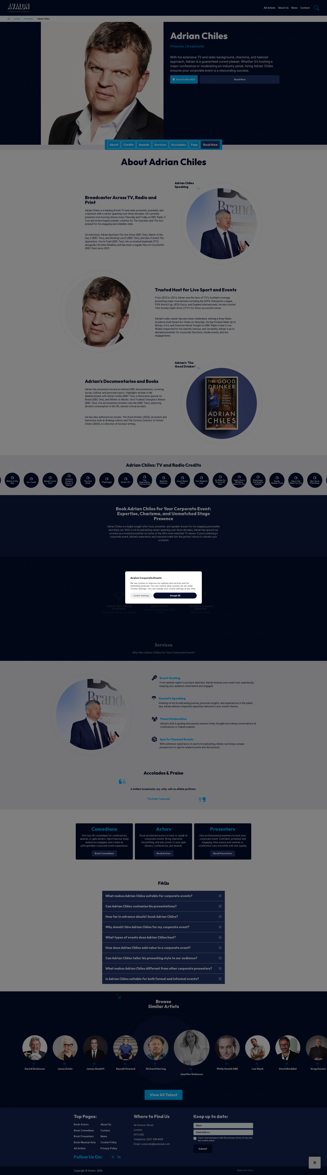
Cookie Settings (141, 595)
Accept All (175, 595)
